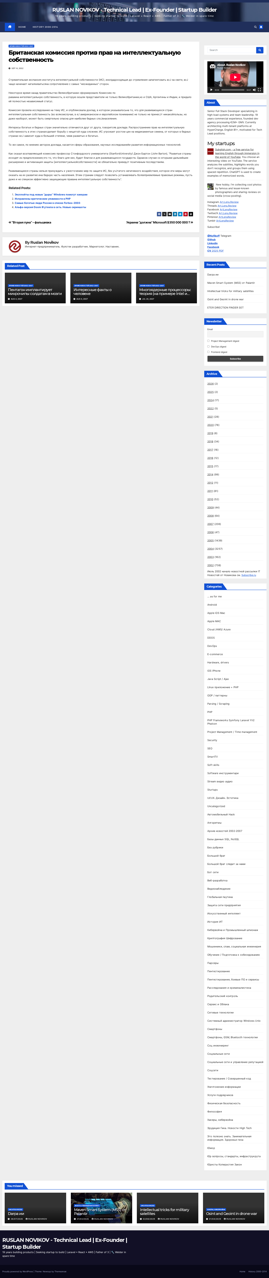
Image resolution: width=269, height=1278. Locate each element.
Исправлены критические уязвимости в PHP (43, 198)
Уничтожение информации (224, 1086)
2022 (210, 408)
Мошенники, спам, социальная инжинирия (234, 946)
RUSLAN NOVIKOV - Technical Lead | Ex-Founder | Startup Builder (134, 10)
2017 (210, 449)
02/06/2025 (149, 1219)
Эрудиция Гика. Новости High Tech (229, 1128)
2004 (210, 548)
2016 (210, 458)
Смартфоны (214, 1029)
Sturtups (212, 789)
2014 (210, 474)
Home (22, 27)
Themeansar (60, 1271)
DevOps (212, 645)
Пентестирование (218, 971)
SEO (209, 748)
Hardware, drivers (218, 662)
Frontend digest (218, 352)
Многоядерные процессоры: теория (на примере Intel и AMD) (165, 293)
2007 (210, 524)
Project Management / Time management (232, 731)
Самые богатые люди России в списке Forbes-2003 (47, 202)
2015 (210, 466)
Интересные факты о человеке (92, 291)
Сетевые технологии (220, 1012)
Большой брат (216, 855)
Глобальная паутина (220, 897)
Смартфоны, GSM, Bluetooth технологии (232, 1037)
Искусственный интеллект (224, 913)
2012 (210, 482)
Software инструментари (223, 773)
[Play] (211, 89)
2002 (210, 565)
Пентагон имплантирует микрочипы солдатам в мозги (35, 291)
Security (212, 740)
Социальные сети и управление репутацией (235, 1062)
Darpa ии (213, 274)
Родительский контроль (222, 996)
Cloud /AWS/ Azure (219, 629)
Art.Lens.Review (229, 202)
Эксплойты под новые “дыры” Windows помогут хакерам (51, 194)
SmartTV (212, 756)
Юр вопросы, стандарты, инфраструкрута (234, 1156)
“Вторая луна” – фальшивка (31, 222)
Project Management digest (224, 341)
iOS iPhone (213, 670)
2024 (210, 400)
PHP (209, 712)
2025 (210, 392)
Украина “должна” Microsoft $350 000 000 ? (158, 222)
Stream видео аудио (220, 781)
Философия (214, 1111)
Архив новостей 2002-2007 (21, 46)
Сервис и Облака (218, 1004)
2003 (210, 557)
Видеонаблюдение (218, 888)
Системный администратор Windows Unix (234, 1020)
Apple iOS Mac (216, 612)
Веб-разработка (217, 880)
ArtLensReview (228, 209)
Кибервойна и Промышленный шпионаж (232, 930)
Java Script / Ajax (218, 678)
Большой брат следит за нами (226, 863)
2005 (210, 540)
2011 (210, 491)
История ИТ (215, 921)
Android (212, 604)
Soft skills (213, 764)
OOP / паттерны (217, 695)
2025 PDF (215, 250)
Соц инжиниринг (218, 1045)
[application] (235, 77)
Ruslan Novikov (44, 242)
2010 (210, 499)
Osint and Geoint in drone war (225, 299)
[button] (255, 26)
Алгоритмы (214, 822)
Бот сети (213, 872)
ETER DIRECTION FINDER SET (225, 307)
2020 (210, 425)
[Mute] (254, 89)
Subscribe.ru (248, 575)
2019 (210, 433)
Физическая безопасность (224, 1103)
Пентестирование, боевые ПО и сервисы (233, 979)
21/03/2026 (83, 1219)
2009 (210, 507)
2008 (210, 515)
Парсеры (213, 963)
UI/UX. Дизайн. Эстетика (222, 797)
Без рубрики (215, 847)
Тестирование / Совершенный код (229, 1078)
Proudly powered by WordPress (18, 1271)
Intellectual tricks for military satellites (230, 291)
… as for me (214, 596)
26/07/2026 (17, 1219)
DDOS (211, 637)
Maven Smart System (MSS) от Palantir (231, 282)
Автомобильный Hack (221, 814)
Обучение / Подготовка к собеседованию (233, 954)
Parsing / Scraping (218, 703)
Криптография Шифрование (224, 938)
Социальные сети (218, 1053)
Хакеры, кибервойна (220, 1119)
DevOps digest (218, 346)
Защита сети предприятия (224, 905)
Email (210, 329)
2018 (210, 441)
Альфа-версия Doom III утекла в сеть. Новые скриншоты (50, 207)
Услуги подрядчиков (220, 1095)
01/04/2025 (215, 1219)
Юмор (211, 1148)
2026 (210, 383)
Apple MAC (214, 621)
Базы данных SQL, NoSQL (223, 839)
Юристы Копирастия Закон (224, 1164)
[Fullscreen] (259, 89)
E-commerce (215, 654)
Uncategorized (216, 806)
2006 (210, 532)
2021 (210, 416)
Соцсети (212, 1070)
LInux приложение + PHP (222, 687)
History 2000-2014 (45, 27)
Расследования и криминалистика (229, 987)
